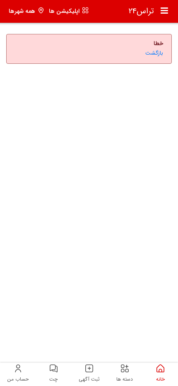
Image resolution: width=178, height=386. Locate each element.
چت (53, 379)
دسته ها (124, 379)
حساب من (18, 379)
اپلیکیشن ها (64, 11)
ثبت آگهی (89, 379)
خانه (160, 379)
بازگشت (154, 53)
